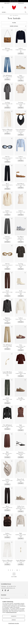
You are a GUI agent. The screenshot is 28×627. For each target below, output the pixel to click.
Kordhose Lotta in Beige (7, 346)
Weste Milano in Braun (7, 534)
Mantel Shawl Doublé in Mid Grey (7, 104)
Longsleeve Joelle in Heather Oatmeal (20, 535)
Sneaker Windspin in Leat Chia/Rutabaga (20, 347)
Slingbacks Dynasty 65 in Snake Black (20, 454)
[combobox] (14, 12)
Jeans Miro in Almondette (7, 130)
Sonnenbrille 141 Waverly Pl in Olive (7, 266)
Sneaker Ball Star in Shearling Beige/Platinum (20, 508)
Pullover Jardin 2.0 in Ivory (21, 319)
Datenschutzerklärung (11, 612)
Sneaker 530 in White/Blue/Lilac (20, 239)
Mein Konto (7, 3)
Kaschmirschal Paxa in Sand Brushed (7, 481)
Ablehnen (14, 619)
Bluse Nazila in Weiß (20, 480)
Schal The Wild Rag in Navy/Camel (21, 131)
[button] (0, 5)
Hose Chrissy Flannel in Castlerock (7, 239)
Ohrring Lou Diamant (20, 561)
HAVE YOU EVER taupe (21, 399)
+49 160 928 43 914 (11, 586)
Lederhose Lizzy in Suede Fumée (7, 400)
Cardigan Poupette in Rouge (21, 373)
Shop (11, 15)
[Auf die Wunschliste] (12, 30)
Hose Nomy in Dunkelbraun (7, 507)
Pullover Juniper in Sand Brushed (20, 104)
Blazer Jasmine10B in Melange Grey (7, 320)
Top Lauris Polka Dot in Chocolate (20, 427)
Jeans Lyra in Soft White (7, 561)
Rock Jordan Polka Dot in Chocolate (7, 454)
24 (17, 570)
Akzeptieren (13, 616)
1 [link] (8, 570)
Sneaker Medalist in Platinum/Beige (20, 77)
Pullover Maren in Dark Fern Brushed (21, 266)
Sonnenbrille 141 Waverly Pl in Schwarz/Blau (7, 159)
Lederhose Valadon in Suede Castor (7, 293)
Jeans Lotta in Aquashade (7, 76)
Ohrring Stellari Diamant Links (7, 374)
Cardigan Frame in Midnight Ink (21, 50)
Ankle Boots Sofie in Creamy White (20, 293)
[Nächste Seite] (19, 570)
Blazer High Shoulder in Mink (7, 426)
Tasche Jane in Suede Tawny (7, 49)
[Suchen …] (25, 12)
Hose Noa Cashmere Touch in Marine (7, 186)
